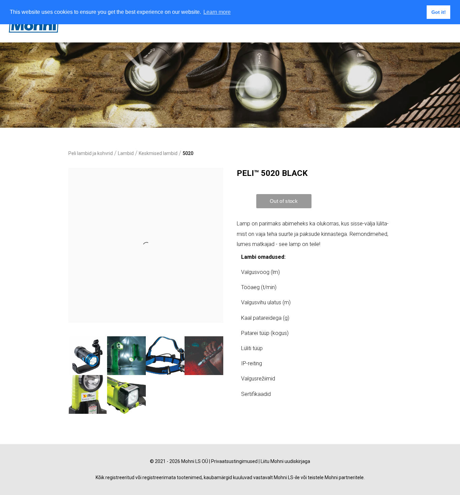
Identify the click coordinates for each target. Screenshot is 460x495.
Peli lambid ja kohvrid (90, 153)
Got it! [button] (438, 12)
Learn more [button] (217, 12)
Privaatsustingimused (234, 461)
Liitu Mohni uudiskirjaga (285, 461)
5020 (188, 153)
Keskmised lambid (158, 153)
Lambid (126, 153)
